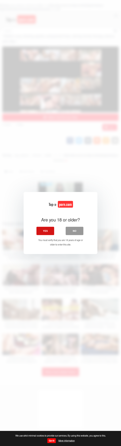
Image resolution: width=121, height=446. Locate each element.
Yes (45, 231)
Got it (51, 440)
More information (66, 440)
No (74, 231)
